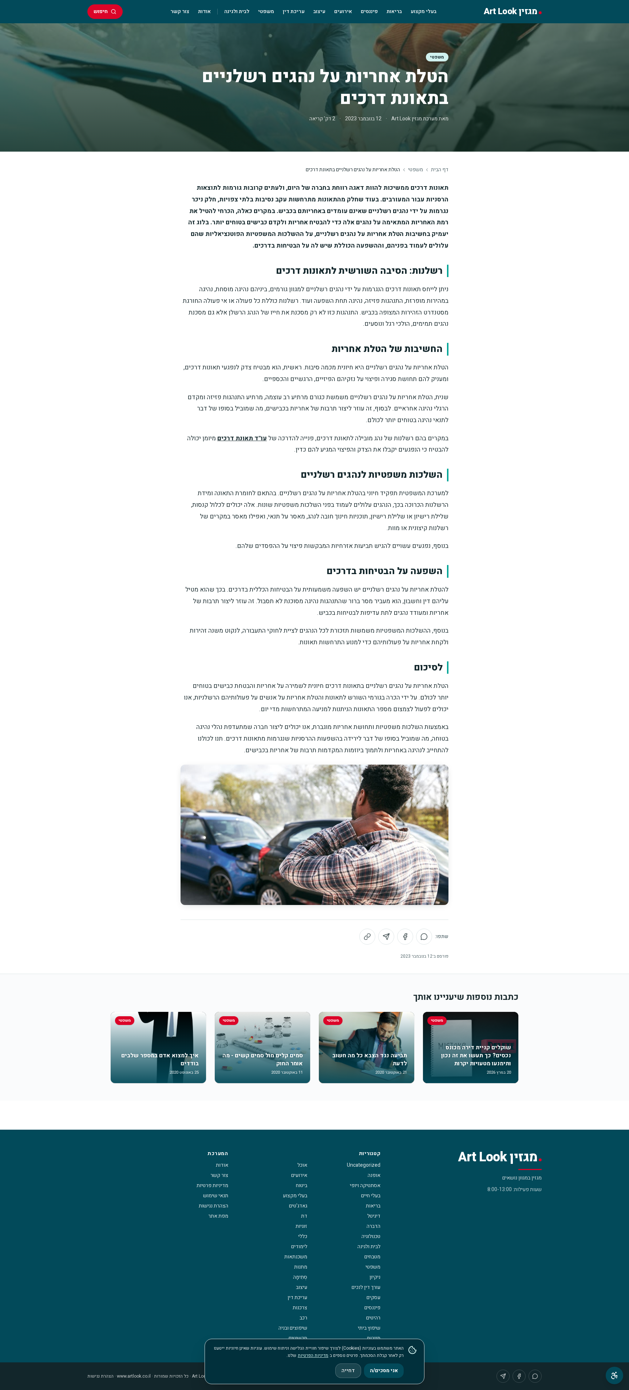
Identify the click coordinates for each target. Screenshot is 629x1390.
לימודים (299, 1246)
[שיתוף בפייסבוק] (405, 937)
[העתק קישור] (367, 937)
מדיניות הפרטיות (313, 1355)
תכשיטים (298, 1338)
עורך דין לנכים (366, 1287)
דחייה (348, 1370)
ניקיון (374, 1277)
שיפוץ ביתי (369, 1328)
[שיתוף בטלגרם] (386, 937)
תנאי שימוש (215, 1195)
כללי (302, 1236)
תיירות (373, 1338)
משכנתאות (295, 1257)
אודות (204, 11)
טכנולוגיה (370, 1236)
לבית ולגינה (236, 11)
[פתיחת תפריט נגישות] (614, 1375)
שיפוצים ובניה (292, 1328)
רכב (303, 1318)
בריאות (394, 11)
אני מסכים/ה (384, 1370)
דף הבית (439, 169)
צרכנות (300, 1307)
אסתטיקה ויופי (365, 1185)
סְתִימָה (300, 1277)
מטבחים (372, 1257)
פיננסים (369, 11)
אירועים (343, 11)
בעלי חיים (370, 1195)
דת (304, 1216)
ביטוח (301, 1185)
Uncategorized (363, 1165)
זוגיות (301, 1226)
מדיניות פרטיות (212, 1185)
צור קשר (179, 11)
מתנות (300, 1267)
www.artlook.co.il (134, 1376)
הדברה (373, 1226)
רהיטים (373, 1318)
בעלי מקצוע (423, 11)
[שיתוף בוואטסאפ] (424, 937)
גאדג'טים (298, 1206)
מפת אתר (218, 1216)
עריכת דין (294, 11)
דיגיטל (373, 1216)
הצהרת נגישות (213, 1206)
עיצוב (319, 11)
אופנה (374, 1175)
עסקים (373, 1297)
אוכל (302, 1165)
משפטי (266, 11)
